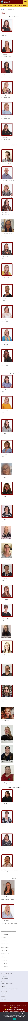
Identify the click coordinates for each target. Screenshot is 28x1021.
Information (9, 9)
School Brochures (7, 983)
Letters (3, 999)
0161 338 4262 (14, 1007)
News (3, 996)
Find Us (24, 1005)
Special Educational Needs (9, 989)
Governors (4, 978)
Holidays (4, 991)
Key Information (6, 973)
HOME (2, 9)
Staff (14, 9)
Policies (3, 981)
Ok (14, 1018)
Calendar (4, 994)
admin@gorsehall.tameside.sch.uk (14, 1009)
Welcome (4, 976)
